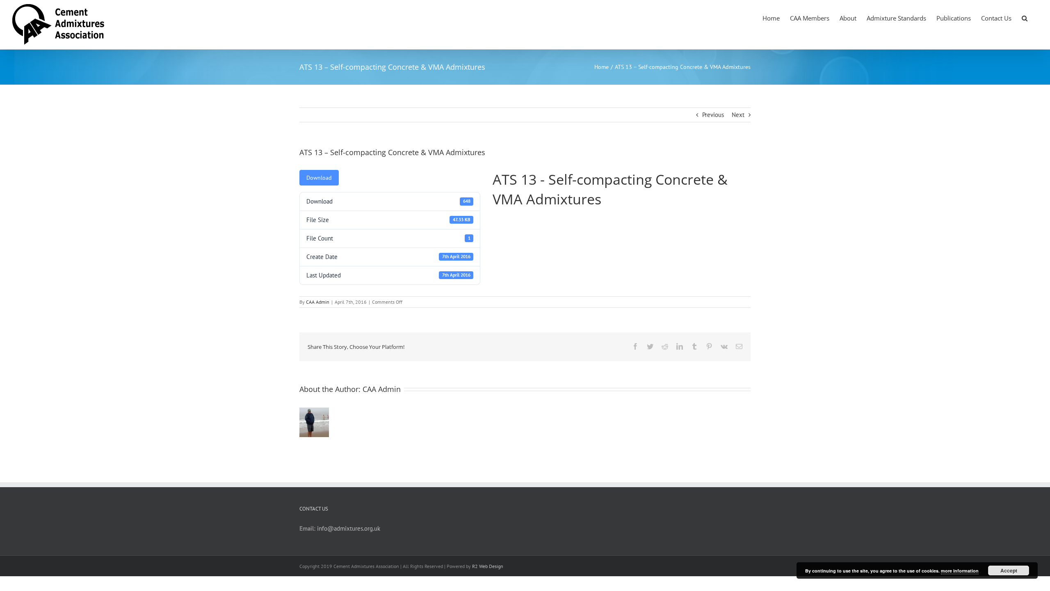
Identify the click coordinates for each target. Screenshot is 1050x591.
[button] (1024, 17)
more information (960, 571)
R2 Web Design (487, 566)
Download (319, 177)
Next (738, 115)
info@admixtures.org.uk (348, 528)
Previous (713, 115)
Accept (1008, 570)
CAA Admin (317, 302)
